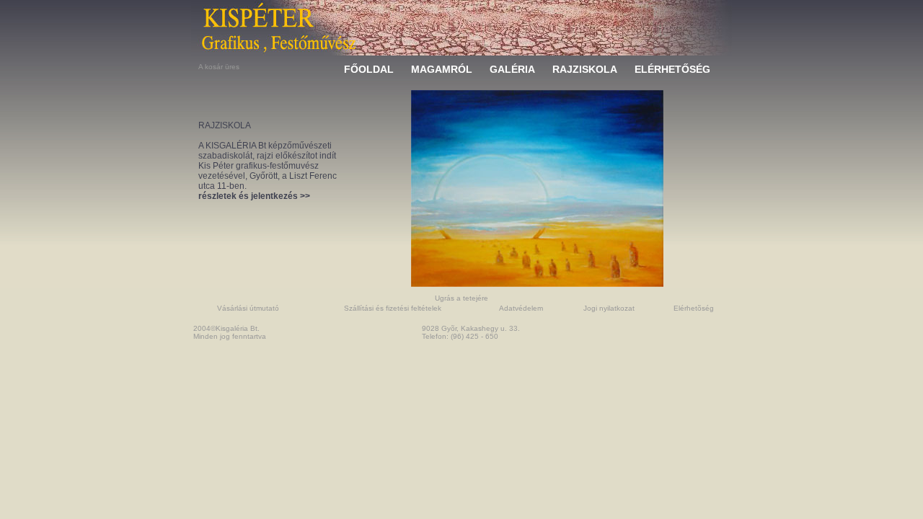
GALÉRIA (512, 69)
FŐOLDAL (369, 69)
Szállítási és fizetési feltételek (392, 308)
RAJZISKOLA (584, 69)
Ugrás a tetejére (461, 298)
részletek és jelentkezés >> (254, 196)
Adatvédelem (521, 308)
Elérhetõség (694, 308)
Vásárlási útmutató (248, 308)
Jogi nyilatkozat (609, 308)
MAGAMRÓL (441, 69)
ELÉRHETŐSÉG (672, 69)
